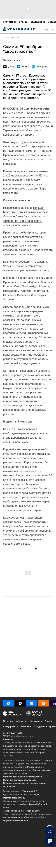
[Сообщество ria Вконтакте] (31, 703)
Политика (8, 721)
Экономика (36, 721)
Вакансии (8, 739)
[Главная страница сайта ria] (18, 29)
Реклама (26, 726)
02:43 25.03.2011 (11, 37)
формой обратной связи (15, 820)
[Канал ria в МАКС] (8, 703)
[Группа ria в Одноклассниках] (43, 703)
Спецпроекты (10, 726)
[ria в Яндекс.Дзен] (20, 703)
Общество (21, 721)
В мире (48, 721)
